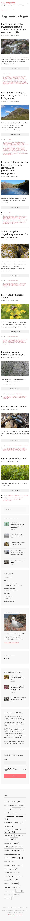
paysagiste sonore (18, 341)
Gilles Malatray (11, 218)
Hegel (18, 80)
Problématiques (7, 596)
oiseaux (17, 858)
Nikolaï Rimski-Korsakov (18, 450)
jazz (16, 843)
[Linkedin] (9, 659)
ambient (7, 801)
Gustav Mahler (7, 397)
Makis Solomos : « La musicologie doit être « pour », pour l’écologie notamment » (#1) (13, 28)
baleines (7, 809)
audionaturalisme (22, 339)
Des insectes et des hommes (14, 406)
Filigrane (10, 78)
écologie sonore (13, 216)
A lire (9, 73)
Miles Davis (24, 449)
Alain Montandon (10, 448)
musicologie (16, 82)
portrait (5, 398)
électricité (16, 894)
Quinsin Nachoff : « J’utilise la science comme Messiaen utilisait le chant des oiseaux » (14, 731)
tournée (7, 887)
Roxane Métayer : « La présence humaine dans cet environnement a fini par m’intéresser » (17, 525)
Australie (21, 805)
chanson (8, 822)
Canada (7, 812)
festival (19, 835)
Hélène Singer (7, 149)
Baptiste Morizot (15, 143)
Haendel (9, 80)
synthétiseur (15, 883)
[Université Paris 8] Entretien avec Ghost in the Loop (18, 543)
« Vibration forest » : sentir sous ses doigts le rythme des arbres (18, 698)
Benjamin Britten (21, 448)
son (19, 342)
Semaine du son (12, 342)
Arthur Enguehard (10, 339)
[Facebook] (4, 659)
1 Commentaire (14, 240)
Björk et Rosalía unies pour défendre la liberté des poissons (14, 724)
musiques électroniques (12, 854)
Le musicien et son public (10, 590)
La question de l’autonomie (14, 458)
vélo (12, 891)
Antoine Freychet (10, 215)
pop (15, 869)
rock (7, 876)
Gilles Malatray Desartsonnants (11, 716)
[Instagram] (6, 659)
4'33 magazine (8, 2)
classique (18, 822)
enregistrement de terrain (11, 217)
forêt (14, 839)
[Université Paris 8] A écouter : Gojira (18, 561)
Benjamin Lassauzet (11, 396)
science (7, 880)
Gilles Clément (11, 148)
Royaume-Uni (17, 876)
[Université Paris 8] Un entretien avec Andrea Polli (17, 535)
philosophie (23, 82)
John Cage (23, 81)
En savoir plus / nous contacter (11, 642)
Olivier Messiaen (8, 861)
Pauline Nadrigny (16, 221)
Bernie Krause (16, 497)
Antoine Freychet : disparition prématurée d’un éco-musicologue (15, 234)
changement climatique (13, 817)
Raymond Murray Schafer (15, 83)
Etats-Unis (8, 835)
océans (7, 858)
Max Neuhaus (24, 219)
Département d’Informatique (11, 722)
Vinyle (6, 891)
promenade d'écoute (9, 223)
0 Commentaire (14, 35)
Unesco (9, 344)
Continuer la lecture (15, 68)
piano (20, 865)
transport (16, 887)
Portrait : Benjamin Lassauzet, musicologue (13, 353)
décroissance (21, 145)
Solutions (6, 598)
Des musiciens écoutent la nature (18, 445)
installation (7, 843)
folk (6, 839)
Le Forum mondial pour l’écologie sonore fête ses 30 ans (17, 677)
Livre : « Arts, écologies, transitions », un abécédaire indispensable (14, 95)
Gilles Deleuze (20, 148)
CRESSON (5, 340)
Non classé (6, 593)
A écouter (6, 577)
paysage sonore (13, 222)
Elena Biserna (23, 216)
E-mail (5, 759)
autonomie (8, 76)
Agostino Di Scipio (10, 142)
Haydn (14, 80)
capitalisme (14, 812)
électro (7, 898)
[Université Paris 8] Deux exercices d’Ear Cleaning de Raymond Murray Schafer (17, 552)
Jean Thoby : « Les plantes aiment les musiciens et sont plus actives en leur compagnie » (17, 688)
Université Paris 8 (8, 601)
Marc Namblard (19, 846)
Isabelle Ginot (16, 149)
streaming (7, 883)
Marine (5, 741)
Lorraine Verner (18, 150)
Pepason (5, 342)
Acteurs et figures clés (15, 394)
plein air (7, 869)
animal (16, 801)
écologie (15, 77)
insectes (14, 397)
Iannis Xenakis (14, 81)
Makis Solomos (7, 82)
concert (8, 826)
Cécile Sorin (15, 144)
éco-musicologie (8, 77)
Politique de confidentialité (15, 914)
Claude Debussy (22, 396)
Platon (5, 83)
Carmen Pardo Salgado (19, 76)
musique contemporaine (14, 850)
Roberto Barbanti (13, 153)
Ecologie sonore (13, 280)
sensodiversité (23, 153)
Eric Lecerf (12, 147)
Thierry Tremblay (8, 154)
